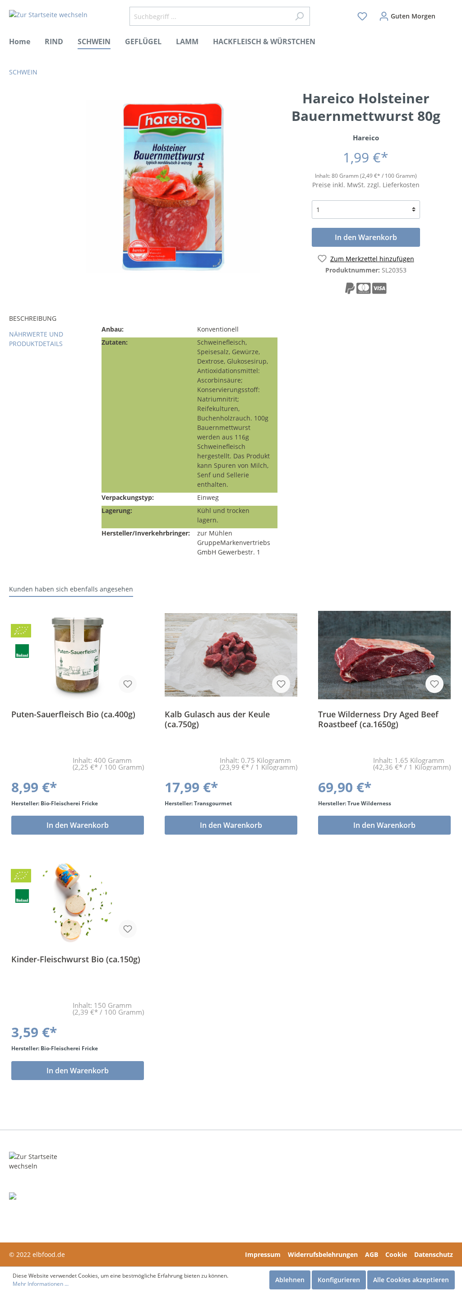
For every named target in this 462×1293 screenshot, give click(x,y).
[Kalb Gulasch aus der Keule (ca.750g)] (231, 655)
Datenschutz (433, 1254)
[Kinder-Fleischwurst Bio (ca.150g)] (77, 900)
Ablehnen (290, 1279)
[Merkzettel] (362, 16)
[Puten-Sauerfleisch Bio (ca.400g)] (77, 655)
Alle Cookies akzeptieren (411, 1279)
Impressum (263, 1254)
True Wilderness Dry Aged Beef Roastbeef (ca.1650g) (378, 719)
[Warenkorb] (447, 12)
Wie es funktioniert (130, 1183)
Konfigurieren (339, 1279)
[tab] (52, 319)
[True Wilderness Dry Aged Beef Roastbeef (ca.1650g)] (384, 655)
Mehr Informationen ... (41, 1284)
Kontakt (206, 1172)
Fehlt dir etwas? (125, 1172)
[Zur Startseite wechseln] (48, 14)
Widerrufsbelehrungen (323, 1254)
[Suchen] (299, 16)
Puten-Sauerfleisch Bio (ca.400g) (73, 714)
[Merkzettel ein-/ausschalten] (128, 684)
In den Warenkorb (366, 237)
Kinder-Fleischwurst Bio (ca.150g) (75, 959)
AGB (371, 1254)
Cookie (396, 1254)
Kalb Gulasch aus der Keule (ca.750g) (217, 719)
